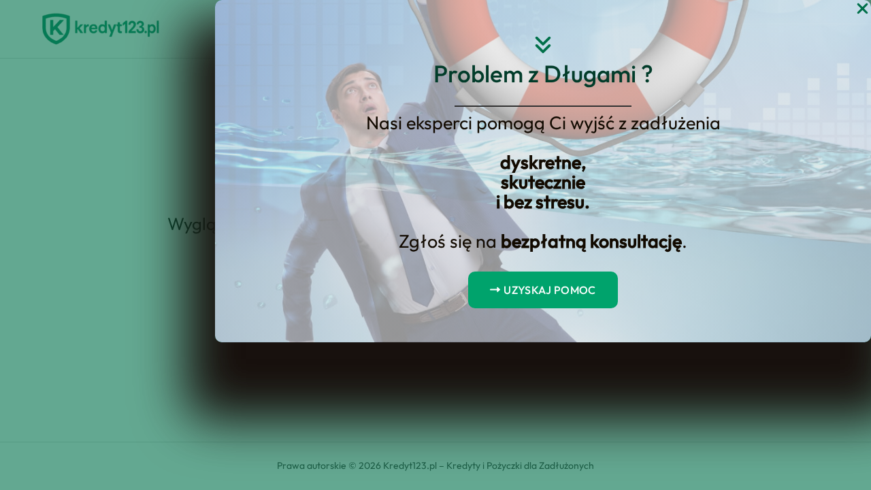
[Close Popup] (862, 9)
